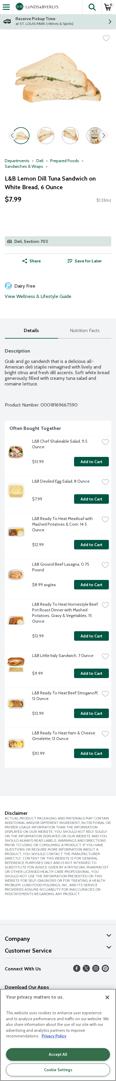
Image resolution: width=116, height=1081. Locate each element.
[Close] (107, 997)
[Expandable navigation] (6, 7)
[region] (58, 1035)
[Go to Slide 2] (46, 136)
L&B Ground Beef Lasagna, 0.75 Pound (61, 567)
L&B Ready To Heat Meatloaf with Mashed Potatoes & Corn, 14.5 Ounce (63, 524)
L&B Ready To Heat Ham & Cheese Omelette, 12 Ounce (64, 735)
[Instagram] (95, 970)
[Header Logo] (35, 7)
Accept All (58, 1054)
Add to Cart (91, 461)
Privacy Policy (54, 1036)
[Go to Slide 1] (21, 136)
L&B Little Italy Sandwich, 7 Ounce (62, 655)
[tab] (31, 331)
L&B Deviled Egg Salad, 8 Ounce (61, 481)
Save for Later (88, 261)
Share (35, 261)
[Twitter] (86, 970)
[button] (91, 7)
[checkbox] (106, 38)
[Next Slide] (103, 136)
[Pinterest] (105, 970)
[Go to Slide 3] (70, 136)
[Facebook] (76, 970)
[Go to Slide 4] (95, 136)
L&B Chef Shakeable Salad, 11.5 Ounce (60, 444)
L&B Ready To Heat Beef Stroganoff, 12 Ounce (65, 695)
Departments (17, 160)
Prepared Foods (64, 160)
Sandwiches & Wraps (24, 166)
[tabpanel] (58, 555)
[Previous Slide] (12, 136)
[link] (84, 261)
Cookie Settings (58, 1069)
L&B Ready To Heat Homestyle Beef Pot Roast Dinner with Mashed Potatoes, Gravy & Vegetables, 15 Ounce (65, 613)
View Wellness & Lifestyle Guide (38, 296)
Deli (39, 160)
